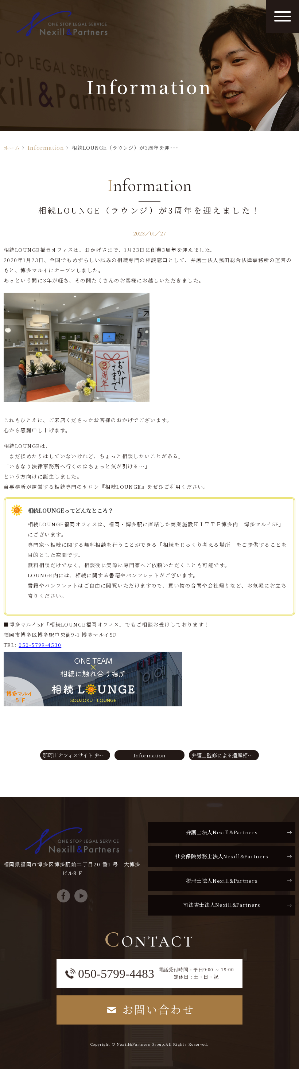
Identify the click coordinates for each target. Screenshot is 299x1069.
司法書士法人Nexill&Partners (221, 904)
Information (46, 147)
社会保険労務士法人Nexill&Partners (221, 856)
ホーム (12, 147)
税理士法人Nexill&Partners (222, 880)
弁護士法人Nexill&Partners (222, 832)
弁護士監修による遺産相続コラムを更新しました (225, 755)
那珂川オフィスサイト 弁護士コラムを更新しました (76, 755)
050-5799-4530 (40, 644)
